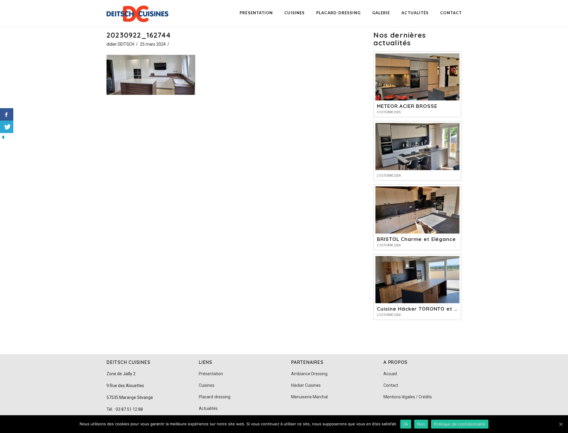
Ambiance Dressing (309, 373)
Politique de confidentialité (459, 424)
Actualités (208, 408)
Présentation (211, 373)
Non (421, 424)
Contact (390, 385)
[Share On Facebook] (6, 114)
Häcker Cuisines (306, 385)
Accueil (390, 373)
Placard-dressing (214, 396)
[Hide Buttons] (3, 136)
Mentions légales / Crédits (407, 396)
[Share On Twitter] (6, 127)
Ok (406, 424)
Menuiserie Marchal (309, 396)
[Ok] (561, 424)
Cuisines (206, 385)
